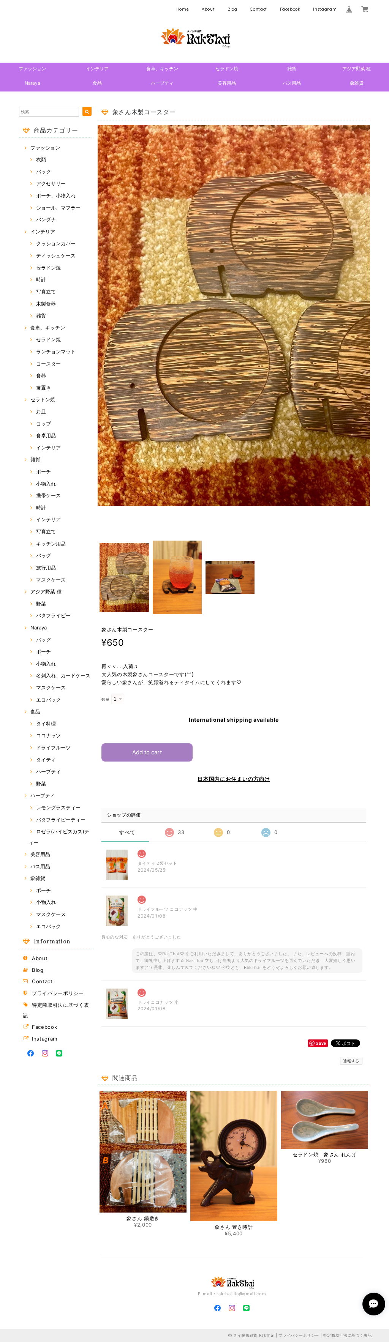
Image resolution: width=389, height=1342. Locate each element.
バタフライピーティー (60, 820)
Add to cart (147, 752)
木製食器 (46, 304)
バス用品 (292, 83)
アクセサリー (51, 183)
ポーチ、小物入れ (56, 195)
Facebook (290, 9)
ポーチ (43, 471)
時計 (41, 279)
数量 (105, 699)
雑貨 (291, 68)
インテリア (97, 68)
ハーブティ (162, 83)
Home (182, 9)
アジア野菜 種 (356, 68)
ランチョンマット (56, 352)
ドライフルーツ (53, 747)
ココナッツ (48, 735)
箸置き (43, 388)
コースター (48, 364)
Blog (232, 9)
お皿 (41, 411)
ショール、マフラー (58, 208)
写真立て (46, 292)
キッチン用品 (51, 544)
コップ (43, 424)
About (208, 9)
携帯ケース (48, 495)
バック (43, 172)
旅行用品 (46, 568)
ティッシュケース (56, 255)
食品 (97, 83)
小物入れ (46, 484)
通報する (351, 1060)
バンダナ (46, 219)
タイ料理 (46, 724)
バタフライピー (53, 615)
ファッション (32, 68)
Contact (258, 9)
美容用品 (227, 83)
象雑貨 (357, 83)
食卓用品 (46, 435)
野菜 (41, 604)
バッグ (43, 555)
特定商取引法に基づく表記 (347, 1335)
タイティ (46, 760)
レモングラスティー (58, 807)
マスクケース (51, 580)
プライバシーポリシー (58, 993)
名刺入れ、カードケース (63, 675)
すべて (127, 832)
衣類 (41, 159)
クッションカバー (56, 243)
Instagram (325, 9)
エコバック (48, 700)
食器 (41, 375)
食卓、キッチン (162, 68)
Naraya (32, 83)
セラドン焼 (226, 68)
